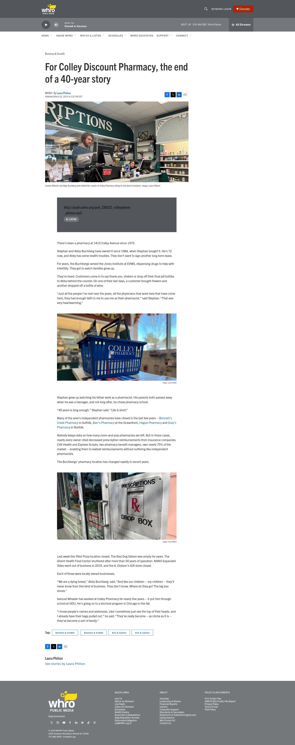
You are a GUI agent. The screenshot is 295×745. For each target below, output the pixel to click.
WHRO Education (141, 35)
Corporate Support (169, 709)
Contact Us (165, 723)
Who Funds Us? (167, 720)
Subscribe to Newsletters (127, 715)
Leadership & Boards (170, 701)
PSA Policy (210, 709)
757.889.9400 (54, 736)
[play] (46, 25)
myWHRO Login (221, 8)
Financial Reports (168, 704)
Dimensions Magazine (126, 720)
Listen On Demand (124, 706)
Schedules (120, 709)
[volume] (56, 25)
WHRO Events (122, 712)
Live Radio (120, 704)
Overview (164, 698)
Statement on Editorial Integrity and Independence (178, 716)
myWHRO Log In (123, 723)
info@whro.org (69, 736)
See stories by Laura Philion (65, 664)
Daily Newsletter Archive (127, 717)
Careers (163, 706)
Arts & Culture (119, 632)
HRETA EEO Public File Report (220, 701)
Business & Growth (55, 53)
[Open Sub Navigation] (51, 35)
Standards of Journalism (172, 712)
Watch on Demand (124, 701)
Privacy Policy (212, 704)
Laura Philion (64, 93)
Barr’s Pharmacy (103, 423)
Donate (244, 9)
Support (163, 35)
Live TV (118, 698)
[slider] (61, 24)
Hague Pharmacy (150, 423)
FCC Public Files (213, 698)
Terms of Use (211, 706)
